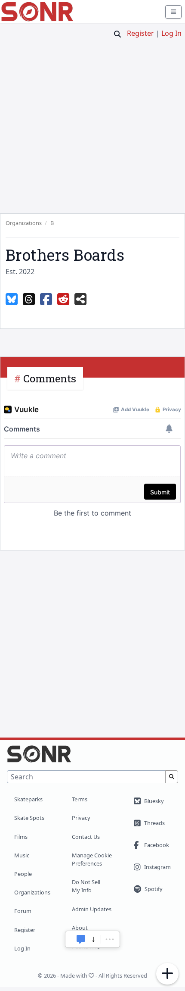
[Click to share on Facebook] (46, 299)
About (80, 928)
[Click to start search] (117, 34)
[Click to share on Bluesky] (12, 299)
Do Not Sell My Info (86, 886)
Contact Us (86, 837)
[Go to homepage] (37, 11)
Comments (49, 378)
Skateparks (28, 799)
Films (21, 837)
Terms (79, 799)
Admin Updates (91, 909)
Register (140, 33)
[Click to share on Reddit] (63, 299)
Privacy (81, 818)
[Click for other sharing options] (80, 299)
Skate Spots (29, 818)
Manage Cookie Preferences (92, 859)
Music (21, 855)
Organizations (32, 892)
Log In (171, 33)
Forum (22, 911)
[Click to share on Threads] (29, 299)
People (23, 874)
